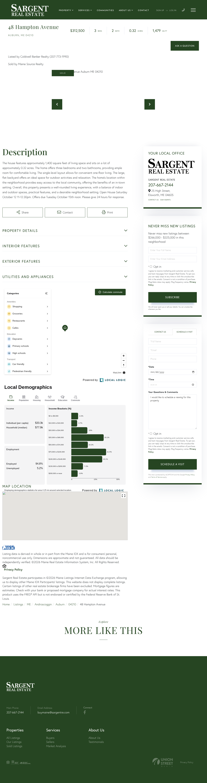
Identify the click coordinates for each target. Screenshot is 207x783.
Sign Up (160, 10)
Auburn (60, 604)
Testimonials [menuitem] (96, 742)
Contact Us (153, 200)
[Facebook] (84, 712)
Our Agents (165, 200)
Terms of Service (157, 477)
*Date (151, 366)
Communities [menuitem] (105, 10)
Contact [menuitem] (143, 10)
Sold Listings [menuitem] (14, 746)
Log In (172, 10)
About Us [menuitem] (125, 10)
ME (29, 604)
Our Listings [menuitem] (14, 742)
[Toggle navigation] (193, 10)
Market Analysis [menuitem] (56, 746)
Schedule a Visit (184, 332)
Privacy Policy (13, 569)
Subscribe (172, 297)
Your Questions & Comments (163, 392)
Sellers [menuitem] (50, 742)
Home (6, 604)
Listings (18, 604)
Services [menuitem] (84, 10)
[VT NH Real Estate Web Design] (163, 762)
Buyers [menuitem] (50, 738)
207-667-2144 (160, 185)
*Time (151, 379)
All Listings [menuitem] (13, 738)
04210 (72, 604)
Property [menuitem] (65, 10)
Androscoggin (43, 604)
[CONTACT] (185, 46)
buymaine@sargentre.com (53, 712)
